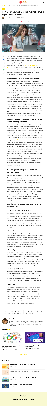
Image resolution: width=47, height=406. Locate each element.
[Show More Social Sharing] (29, 21)
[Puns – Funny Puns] (23, 2)
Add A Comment (23, 354)
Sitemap (32, 399)
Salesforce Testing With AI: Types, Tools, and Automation (34, 345)
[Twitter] (3, 63)
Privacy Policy (17, 399)
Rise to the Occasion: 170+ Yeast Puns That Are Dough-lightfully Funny (24, 371)
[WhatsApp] (3, 69)
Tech (4, 8)
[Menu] (3, 2)
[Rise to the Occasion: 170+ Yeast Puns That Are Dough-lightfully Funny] (5, 372)
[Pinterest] (3, 66)
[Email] (3, 72)
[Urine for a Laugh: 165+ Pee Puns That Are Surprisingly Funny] (5, 366)
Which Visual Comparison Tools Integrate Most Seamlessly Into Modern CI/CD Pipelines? (12, 346)
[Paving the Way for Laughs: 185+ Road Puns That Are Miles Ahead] (5, 379)
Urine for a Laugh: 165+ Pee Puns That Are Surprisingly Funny (22, 364)
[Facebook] (3, 60)
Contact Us (25, 399)
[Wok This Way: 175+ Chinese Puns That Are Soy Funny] (5, 386)
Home (9, 5)
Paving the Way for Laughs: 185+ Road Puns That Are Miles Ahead (24, 377)
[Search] (43, 2)
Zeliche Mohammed (9, 17)
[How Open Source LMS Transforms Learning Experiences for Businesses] (23, 38)
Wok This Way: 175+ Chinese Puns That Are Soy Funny (21, 384)
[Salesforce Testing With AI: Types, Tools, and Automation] (35, 337)
